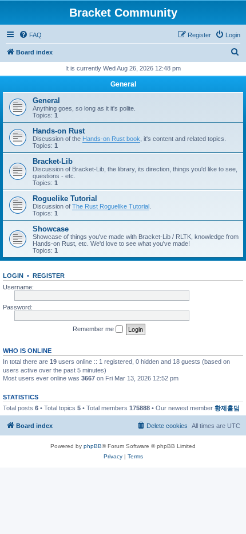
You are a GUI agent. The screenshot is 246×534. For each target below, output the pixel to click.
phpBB (93, 446)
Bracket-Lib (53, 161)
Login (13, 275)
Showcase (51, 229)
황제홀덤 (227, 408)
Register (49, 275)
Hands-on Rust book (111, 138)
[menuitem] (30, 35)
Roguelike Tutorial (65, 198)
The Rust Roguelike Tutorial (110, 206)
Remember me (94, 328)
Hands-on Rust (59, 131)
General (123, 84)
